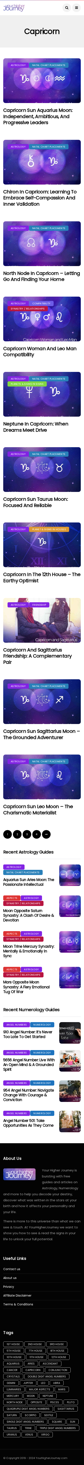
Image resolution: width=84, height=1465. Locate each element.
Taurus (12, 1428)
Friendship (39, 605)
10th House (14, 1357)
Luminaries (14, 1389)
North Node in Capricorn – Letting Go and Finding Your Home (41, 276)
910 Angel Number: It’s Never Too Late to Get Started (27, 1034)
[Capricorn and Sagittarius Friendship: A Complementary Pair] (42, 620)
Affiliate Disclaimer (17, 1295)
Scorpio (30, 1415)
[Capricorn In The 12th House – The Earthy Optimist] (42, 544)
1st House (13, 1344)
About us (10, 1278)
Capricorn (32, 1370)
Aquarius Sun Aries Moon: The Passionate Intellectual (28, 882)
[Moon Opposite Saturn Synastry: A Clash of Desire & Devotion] (70, 906)
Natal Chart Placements (48, 65)
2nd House (35, 1344)
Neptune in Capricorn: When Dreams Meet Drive (35, 427)
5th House (14, 1351)
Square (57, 1421)
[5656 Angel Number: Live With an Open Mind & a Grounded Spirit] (70, 1061)
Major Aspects (39, 1389)
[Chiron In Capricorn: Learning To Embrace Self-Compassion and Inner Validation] (42, 162)
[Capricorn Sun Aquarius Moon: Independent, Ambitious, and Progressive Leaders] (42, 80)
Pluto (71, 1402)
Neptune (48, 1396)
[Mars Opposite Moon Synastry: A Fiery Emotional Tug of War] (70, 977)
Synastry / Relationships (28, 308)
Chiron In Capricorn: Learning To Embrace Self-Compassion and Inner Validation (39, 197)
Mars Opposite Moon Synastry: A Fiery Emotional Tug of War (26, 987)
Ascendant (50, 1363)
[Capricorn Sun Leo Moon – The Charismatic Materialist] (42, 777)
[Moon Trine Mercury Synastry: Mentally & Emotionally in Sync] (70, 942)
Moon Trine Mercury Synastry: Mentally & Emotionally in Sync (28, 951)
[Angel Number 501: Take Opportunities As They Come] (70, 1121)
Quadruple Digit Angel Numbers (28, 1409)
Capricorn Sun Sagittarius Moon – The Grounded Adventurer (41, 734)
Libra (56, 1383)
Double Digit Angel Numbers (47, 1376)
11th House (37, 1357)
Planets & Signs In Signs (27, 384)
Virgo (45, 1434)
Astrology (18, 65)
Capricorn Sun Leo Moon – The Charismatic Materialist (38, 809)
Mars (61, 1389)
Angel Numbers (16, 1024)
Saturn (12, 1415)
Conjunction (57, 1370)
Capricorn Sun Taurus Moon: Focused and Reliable (35, 502)
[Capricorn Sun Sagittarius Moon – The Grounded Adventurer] (42, 701)
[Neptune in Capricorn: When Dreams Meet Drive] (42, 394)
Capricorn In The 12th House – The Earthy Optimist (41, 577)
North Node (15, 1402)
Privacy (8, 1287)
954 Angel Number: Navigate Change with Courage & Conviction (28, 1095)
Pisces (54, 1402)
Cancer (12, 1370)
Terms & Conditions (18, 1304)
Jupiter (28, 1383)
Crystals (13, 1376)
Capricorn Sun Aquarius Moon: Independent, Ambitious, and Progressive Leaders (38, 116)
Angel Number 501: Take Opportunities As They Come (28, 1123)
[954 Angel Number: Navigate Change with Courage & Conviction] (70, 1091)
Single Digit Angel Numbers (25, 1421)
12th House (58, 1357)
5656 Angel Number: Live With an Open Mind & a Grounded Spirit (29, 1064)
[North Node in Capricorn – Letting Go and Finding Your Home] (42, 243)
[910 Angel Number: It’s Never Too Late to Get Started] (70, 1033)
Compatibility (41, 303)
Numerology (42, 1024)
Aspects (11, 898)
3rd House (57, 1344)
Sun (72, 1421)
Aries (31, 1363)
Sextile (48, 1415)
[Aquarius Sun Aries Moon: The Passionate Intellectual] (70, 875)
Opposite (36, 1402)
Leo (43, 1383)
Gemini (11, 1383)
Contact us (11, 1269)
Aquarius (13, 1363)
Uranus (12, 1434)
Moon (31, 1396)
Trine (28, 1428)
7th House (35, 1351)
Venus (29, 1434)
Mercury (13, 1396)
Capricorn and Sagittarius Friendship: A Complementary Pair (37, 656)
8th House (57, 1351)
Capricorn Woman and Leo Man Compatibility (39, 351)
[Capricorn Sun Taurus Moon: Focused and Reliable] (42, 469)
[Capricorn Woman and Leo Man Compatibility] (42, 319)
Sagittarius (66, 1409)
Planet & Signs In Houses (49, 529)
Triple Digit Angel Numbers (58, 1428)
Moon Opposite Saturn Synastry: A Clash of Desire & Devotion (28, 915)
